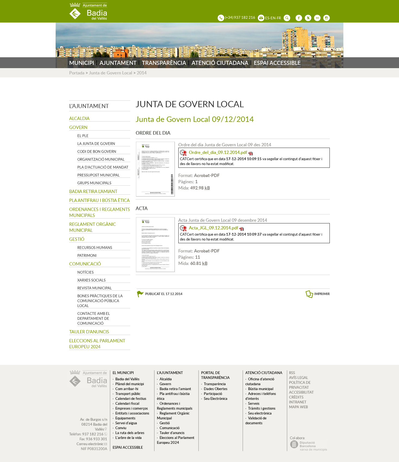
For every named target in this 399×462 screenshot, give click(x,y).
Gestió (76, 239)
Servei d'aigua (126, 422)
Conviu (120, 427)
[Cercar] (285, 17)
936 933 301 (96, 438)
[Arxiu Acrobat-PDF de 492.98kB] (155, 169)
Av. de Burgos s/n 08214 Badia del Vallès (93, 424)
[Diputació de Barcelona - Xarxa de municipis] (308, 449)
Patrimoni (87, 255)
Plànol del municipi (129, 383)
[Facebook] (297, 17)
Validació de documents (256, 420)
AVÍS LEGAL (298, 377)
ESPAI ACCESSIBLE (277, 63)
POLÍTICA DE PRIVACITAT (300, 385)
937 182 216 (92, 434)
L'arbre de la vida (128, 437)
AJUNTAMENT (118, 63)
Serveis (253, 403)
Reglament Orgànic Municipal (92, 227)
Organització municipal (101, 159)
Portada (76, 73)
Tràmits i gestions (262, 408)
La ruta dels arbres (129, 432)
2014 (142, 73)
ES (267, 17)
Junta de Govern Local (110, 73)
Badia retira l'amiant (93, 191)
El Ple (82, 135)
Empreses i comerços (131, 408)
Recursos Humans (94, 247)
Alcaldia (79, 118)
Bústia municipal (260, 388)
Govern (78, 127)
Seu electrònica (260, 413)
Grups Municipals (94, 183)
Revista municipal (94, 288)
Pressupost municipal (98, 175)
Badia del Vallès (127, 378)
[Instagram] (325, 17)
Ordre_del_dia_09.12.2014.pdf (218, 152)
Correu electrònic (90, 443)
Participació (213, 393)
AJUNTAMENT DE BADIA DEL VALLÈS (88, 11)
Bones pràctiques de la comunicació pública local (100, 300)
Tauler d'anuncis (89, 332)
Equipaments (125, 418)
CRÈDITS (296, 397)
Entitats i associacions (132, 413)
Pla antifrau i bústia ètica (99, 200)
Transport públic (127, 393)
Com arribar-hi (126, 388)
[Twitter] (306, 17)
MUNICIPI (81, 63)
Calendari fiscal (127, 403)
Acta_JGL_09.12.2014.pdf (213, 228)
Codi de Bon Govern (96, 151)
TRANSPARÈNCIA (164, 63)
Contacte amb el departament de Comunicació (93, 318)
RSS (292, 372)
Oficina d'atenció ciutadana (259, 381)
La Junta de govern (96, 143)
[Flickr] (316, 17)
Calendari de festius (130, 398)
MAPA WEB (298, 406)
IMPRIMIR (322, 294)
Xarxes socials (91, 280)
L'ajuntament (89, 106)
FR (279, 17)
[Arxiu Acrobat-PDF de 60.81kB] (155, 244)
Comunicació (85, 264)
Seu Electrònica (215, 398)
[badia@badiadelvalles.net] (259, 17)
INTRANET (297, 402)
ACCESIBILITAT (301, 392)
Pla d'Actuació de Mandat (102, 167)
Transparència (215, 383)
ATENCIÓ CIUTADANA (220, 63)
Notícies (85, 272)
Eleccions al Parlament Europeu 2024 (97, 344)
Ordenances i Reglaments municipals (99, 212)
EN (273, 17)
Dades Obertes (215, 388)
